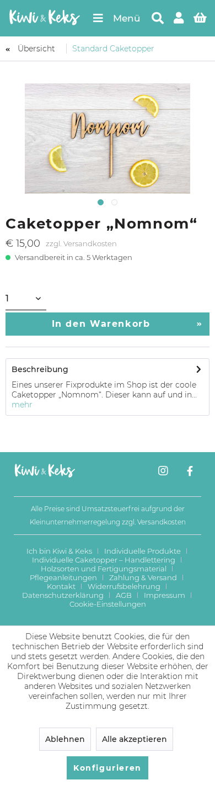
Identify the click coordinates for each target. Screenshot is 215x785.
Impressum (164, 595)
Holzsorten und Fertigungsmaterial (103, 568)
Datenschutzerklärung (63, 595)
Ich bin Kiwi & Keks (59, 551)
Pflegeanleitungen (63, 577)
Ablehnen (65, 739)
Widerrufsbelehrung (124, 586)
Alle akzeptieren (134, 739)
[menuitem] (116, 18)
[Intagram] (163, 472)
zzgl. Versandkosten (81, 243)
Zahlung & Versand (143, 577)
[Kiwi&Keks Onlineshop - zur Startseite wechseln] (44, 18)
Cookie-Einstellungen (107, 604)
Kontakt (61, 586)
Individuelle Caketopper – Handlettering (103, 559)
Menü (127, 18)
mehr (22, 405)
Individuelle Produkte (142, 551)
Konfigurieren (107, 768)
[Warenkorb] (201, 18)
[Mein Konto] (179, 18)
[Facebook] (190, 472)
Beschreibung (40, 369)
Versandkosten (161, 522)
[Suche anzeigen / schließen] (157, 18)
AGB (124, 595)
